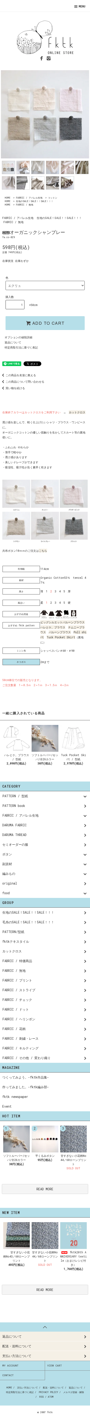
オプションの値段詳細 (18, 337)
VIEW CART (54, 1365)
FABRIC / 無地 (24, 204)
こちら (43, 550)
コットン (52, 197)
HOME (7, 197)
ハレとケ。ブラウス (52, 627)
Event (7, 1106)
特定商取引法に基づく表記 (21, 347)
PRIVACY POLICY (48, 1392)
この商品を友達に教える (21, 375)
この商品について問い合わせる (25, 381)
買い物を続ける (15, 388)
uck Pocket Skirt (61, 637)
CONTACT (8, 1375)
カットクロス (77, 412)
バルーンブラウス (60, 632)
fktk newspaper (15, 1096)
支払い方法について (27, 1387)
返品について (13, 342)
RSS (41, 1396)
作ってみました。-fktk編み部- (25, 1087)
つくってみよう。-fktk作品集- (25, 1077)
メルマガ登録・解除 (73, 1392)
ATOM (51, 1396)
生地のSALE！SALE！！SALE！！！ (34, 201)
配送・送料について (53, 1387)
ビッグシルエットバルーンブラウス (62, 622)
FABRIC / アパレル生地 (29, 197)
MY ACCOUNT (10, 1365)
